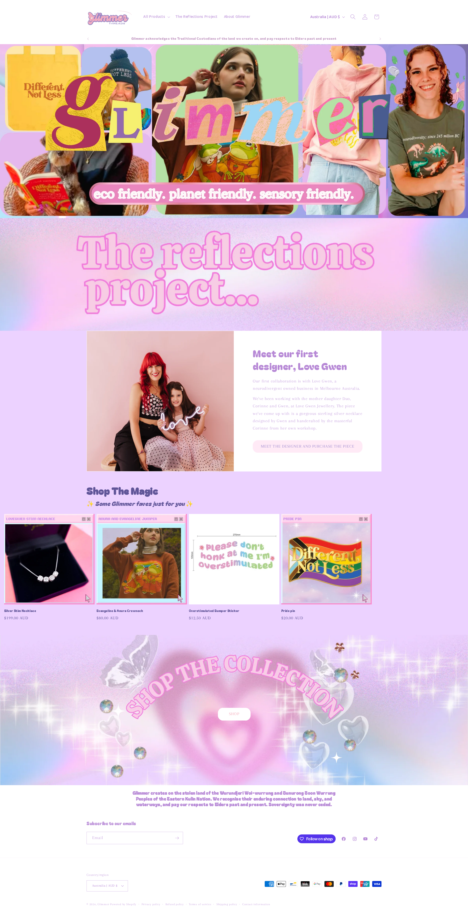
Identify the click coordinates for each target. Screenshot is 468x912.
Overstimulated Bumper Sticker (214, 611)
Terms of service (200, 904)
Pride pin (288, 611)
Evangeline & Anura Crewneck (120, 611)
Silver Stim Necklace (20, 611)
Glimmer (103, 904)
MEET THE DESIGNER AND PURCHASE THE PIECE (307, 446)
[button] (156, 17)
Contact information (256, 904)
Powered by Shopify (123, 904)
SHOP (234, 714)
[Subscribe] (177, 838)
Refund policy (175, 904)
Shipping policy (226, 904)
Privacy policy (151, 904)
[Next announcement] (380, 39)
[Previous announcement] (88, 39)
